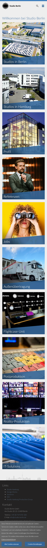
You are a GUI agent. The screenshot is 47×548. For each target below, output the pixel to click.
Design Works (12, 492)
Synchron (10, 494)
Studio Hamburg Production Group (20, 499)
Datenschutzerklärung (8, 539)
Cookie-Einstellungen (35, 544)
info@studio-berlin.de (18, 517)
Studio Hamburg (13, 489)
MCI (8, 497)
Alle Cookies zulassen (11, 544)
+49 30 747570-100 (19, 515)
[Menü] (43, 6)
